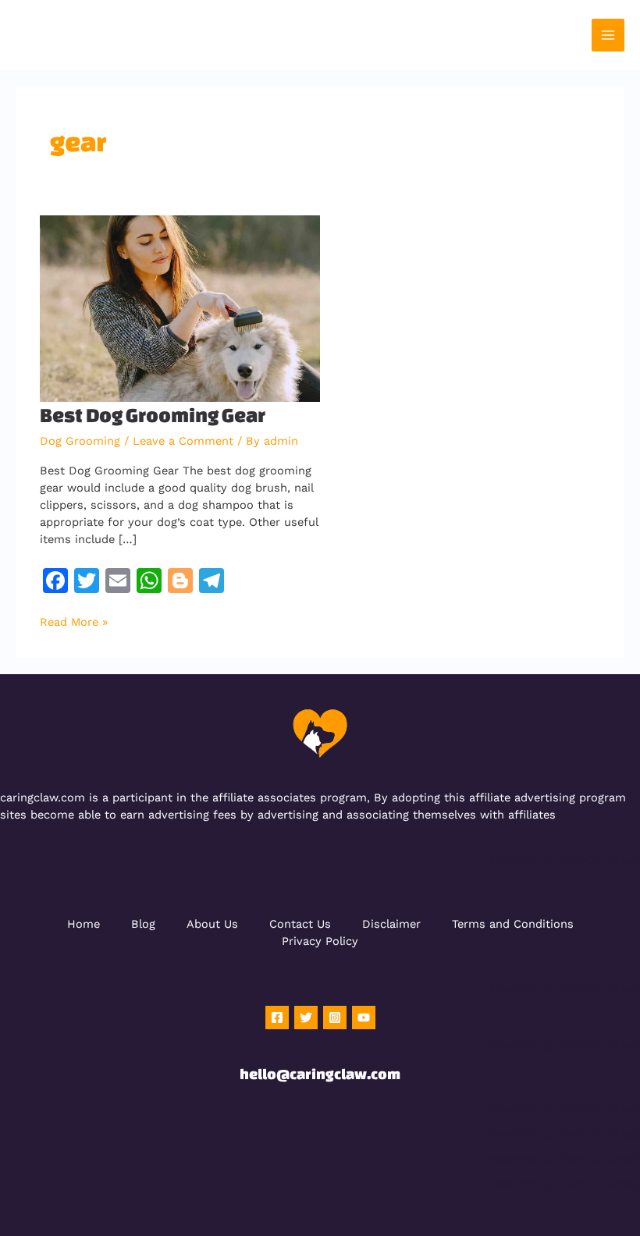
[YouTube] (363, 1017)
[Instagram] (335, 1017)
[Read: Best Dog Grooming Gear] (180, 308)
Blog (143, 924)
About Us (212, 924)
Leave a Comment (183, 441)
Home (83, 924)
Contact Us (300, 924)
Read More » (74, 621)
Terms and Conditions (513, 924)
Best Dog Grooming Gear (152, 414)
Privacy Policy (320, 941)
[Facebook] (277, 1017)
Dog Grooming (80, 441)
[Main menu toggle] (608, 35)
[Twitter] (306, 1017)
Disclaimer (391, 924)
